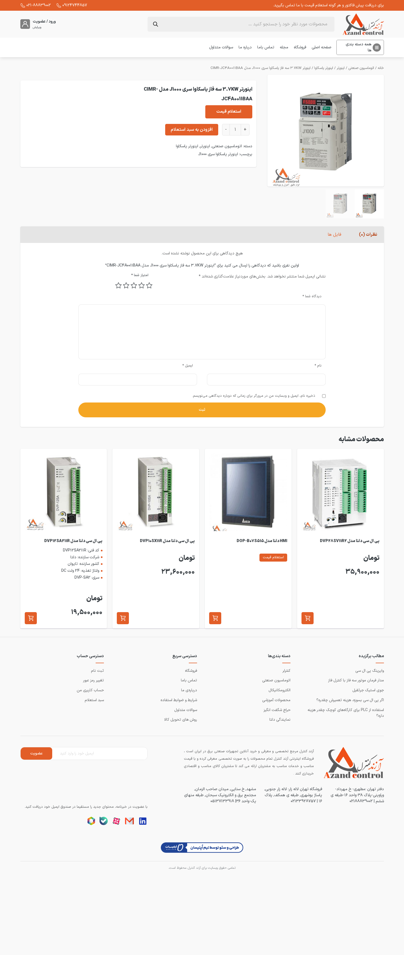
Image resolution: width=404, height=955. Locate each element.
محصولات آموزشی (276, 700)
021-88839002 (38, 5)
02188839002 (361, 801)
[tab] (368, 234)
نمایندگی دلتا (279, 720)
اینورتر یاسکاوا (323, 68)
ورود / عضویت (44, 21)
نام (318, 365)
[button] (307, 618)
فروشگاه (300, 47)
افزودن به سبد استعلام (192, 129)
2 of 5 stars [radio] (141, 285)
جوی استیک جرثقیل (368, 690)
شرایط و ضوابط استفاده (179, 700)
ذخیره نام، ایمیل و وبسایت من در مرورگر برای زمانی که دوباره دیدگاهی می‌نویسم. (253, 396)
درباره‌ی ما (189, 690)
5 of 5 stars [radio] (118, 285)
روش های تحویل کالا (180, 720)
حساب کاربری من (90, 690)
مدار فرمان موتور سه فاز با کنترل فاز (356, 680)
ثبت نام (97, 671)
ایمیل (187, 365)
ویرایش (37, 27)
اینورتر (341, 68)
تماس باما (265, 47)
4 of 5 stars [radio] (126, 285)
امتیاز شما (139, 275)
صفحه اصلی (321, 47)
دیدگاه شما (312, 296)
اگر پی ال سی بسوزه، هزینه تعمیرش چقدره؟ (350, 700)
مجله (284, 47)
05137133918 (222, 801)
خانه (381, 68)
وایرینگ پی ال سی (369, 671)
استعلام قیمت (228, 112)
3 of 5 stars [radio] (134, 285)
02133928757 (303, 801)
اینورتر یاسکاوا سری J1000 (218, 154)
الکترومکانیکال (279, 690)
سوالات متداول (221, 47)
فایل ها (334, 234)
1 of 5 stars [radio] (149, 285)
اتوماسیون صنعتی (361, 68)
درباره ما (245, 47)
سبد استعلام (94, 700)
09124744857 (74, 5)
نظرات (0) (368, 234)
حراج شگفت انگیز (277, 710)
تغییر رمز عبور (93, 680)
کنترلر (286, 671)
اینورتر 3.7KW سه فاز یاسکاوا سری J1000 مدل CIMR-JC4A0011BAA (261, 68)
